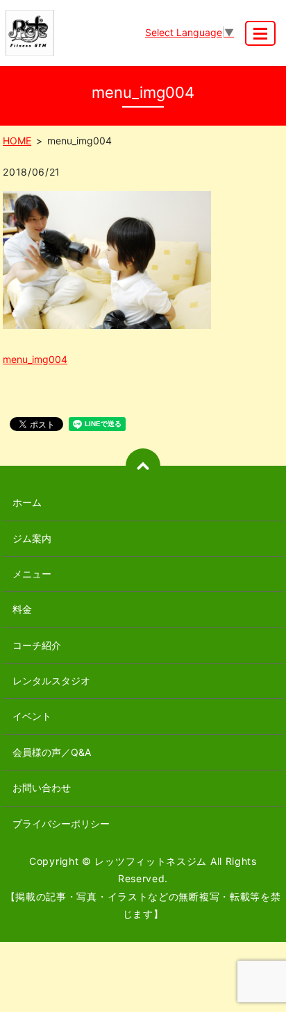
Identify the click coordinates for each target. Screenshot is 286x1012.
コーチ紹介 (36, 645)
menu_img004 (35, 359)
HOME (17, 140)
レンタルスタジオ (51, 680)
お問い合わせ (41, 787)
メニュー (31, 574)
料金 (22, 609)
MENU (260, 33)
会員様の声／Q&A (51, 752)
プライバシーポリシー (61, 823)
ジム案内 (31, 538)
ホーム (27, 502)
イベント (31, 716)
